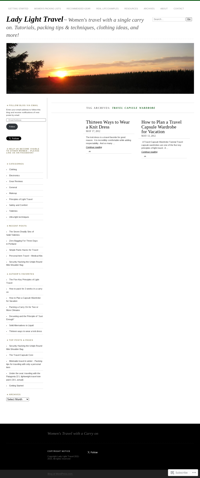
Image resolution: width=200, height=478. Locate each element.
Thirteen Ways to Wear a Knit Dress (108, 124)
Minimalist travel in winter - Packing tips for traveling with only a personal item (24, 364)
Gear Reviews (16, 181)
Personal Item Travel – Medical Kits (26, 256)
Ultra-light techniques (19, 217)
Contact (179, 8)
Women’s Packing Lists (47, 8)
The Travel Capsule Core (21, 355)
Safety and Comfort (18, 205)
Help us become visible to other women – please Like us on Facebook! (22, 151)
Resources (131, 8)
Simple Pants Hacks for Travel (23, 250)
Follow (12, 127)
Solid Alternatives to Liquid (21, 325)
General (13, 187)
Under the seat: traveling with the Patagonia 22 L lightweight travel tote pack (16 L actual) (23, 376)
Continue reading (94, 149)
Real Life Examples (107, 8)
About (164, 8)
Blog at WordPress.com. (60, 474)
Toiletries (13, 211)
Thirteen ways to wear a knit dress (25, 331)
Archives (149, 8)
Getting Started (18, 8)
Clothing (13, 169)
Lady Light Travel (34, 19)
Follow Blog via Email (23, 105)
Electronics (14, 175)
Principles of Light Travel (20, 199)
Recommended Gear (78, 8)
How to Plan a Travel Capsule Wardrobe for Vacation (161, 126)
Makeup (13, 193)
